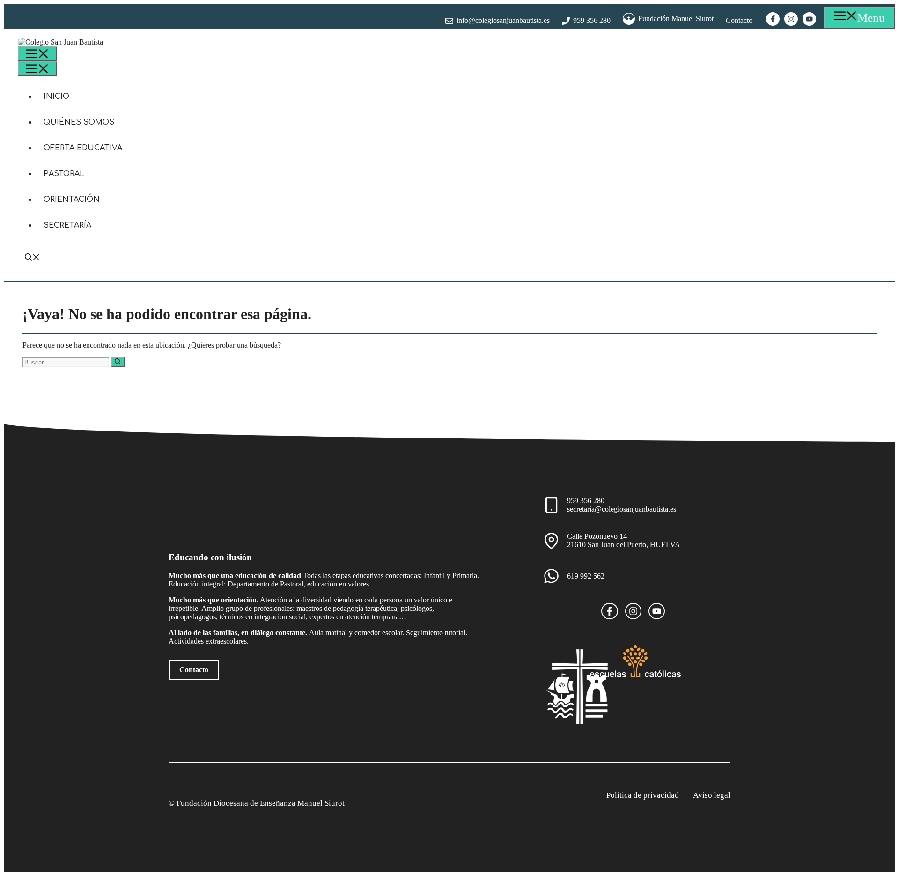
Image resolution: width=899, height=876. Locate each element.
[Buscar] (118, 362)
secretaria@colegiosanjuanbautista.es (621, 509)
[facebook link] (609, 611)
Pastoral (64, 174)
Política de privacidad (642, 795)
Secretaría (67, 225)
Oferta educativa (83, 148)
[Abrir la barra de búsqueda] (32, 258)
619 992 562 (585, 576)
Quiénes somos (79, 122)
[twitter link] (656, 611)
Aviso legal (711, 795)
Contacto (739, 20)
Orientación (72, 199)
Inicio (56, 96)
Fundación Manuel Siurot (676, 18)
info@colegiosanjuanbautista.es (503, 20)
